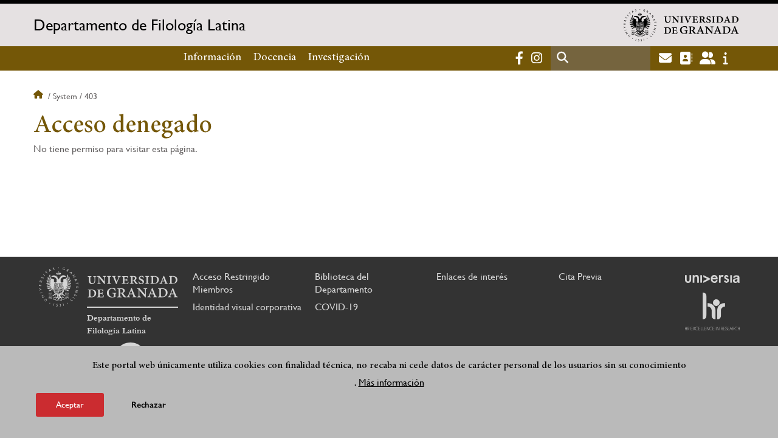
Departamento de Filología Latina (139, 25)
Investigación (339, 57)
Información (212, 57)
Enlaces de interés (472, 276)
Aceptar (70, 404)
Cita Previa (580, 276)
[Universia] (712, 278)
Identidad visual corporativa (247, 307)
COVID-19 (336, 307)
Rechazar (148, 404)
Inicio (39, 96)
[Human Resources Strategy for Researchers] (712, 311)
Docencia (274, 57)
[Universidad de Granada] (681, 25)
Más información (391, 382)
